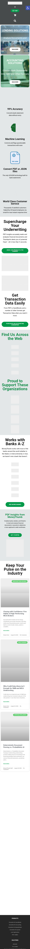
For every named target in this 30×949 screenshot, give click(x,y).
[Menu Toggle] (15, 7)
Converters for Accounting (15, 924)
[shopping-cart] (15, 15)
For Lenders (15, 946)
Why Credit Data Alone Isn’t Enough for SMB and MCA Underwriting (13, 688)
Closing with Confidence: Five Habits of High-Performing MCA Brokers (15, 614)
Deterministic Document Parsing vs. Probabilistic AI (13, 746)
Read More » (6, 630)
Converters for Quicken (15, 929)
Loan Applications (15, 932)
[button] (15, 21)
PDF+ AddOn (15, 934)
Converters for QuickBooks (15, 922)
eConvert (15, 944)
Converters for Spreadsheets (15, 927)
